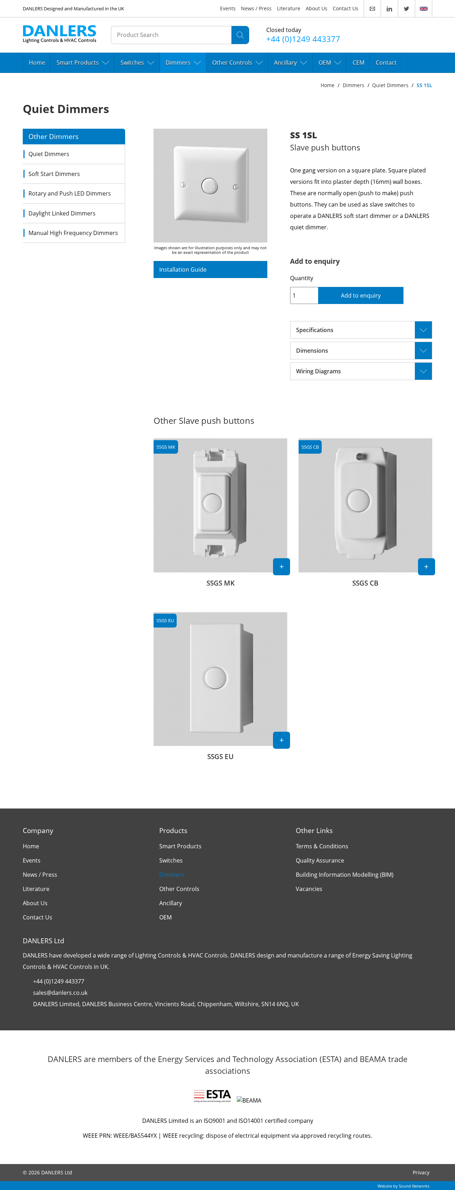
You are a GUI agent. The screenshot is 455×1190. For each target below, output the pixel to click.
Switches (132, 62)
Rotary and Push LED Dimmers (69, 193)
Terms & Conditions (322, 846)
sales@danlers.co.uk (60, 993)
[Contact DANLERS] (372, 8)
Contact (386, 62)
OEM (324, 62)
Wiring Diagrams (318, 371)
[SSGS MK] (220, 516)
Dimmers (178, 62)
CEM (358, 62)
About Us (316, 8)
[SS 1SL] (210, 185)
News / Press (256, 8)
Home (37, 62)
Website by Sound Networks (403, 1186)
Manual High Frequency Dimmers (73, 233)
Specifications (314, 330)
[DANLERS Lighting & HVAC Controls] (60, 35)
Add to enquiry (361, 295)
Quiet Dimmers (390, 85)
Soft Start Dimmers (54, 174)
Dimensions (312, 350)
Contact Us (345, 8)
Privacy (421, 1172)
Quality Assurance (320, 860)
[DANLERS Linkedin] (389, 8)
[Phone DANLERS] (306, 34)
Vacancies (309, 889)
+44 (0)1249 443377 (58, 981)
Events (228, 8)
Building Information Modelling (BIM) (345, 875)
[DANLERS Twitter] (406, 8)
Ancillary (285, 62)
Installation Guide (183, 269)
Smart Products (78, 62)
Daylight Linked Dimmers (62, 213)
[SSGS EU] (220, 690)
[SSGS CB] (365, 516)
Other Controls (232, 62)
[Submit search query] (240, 35)
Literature (288, 8)
